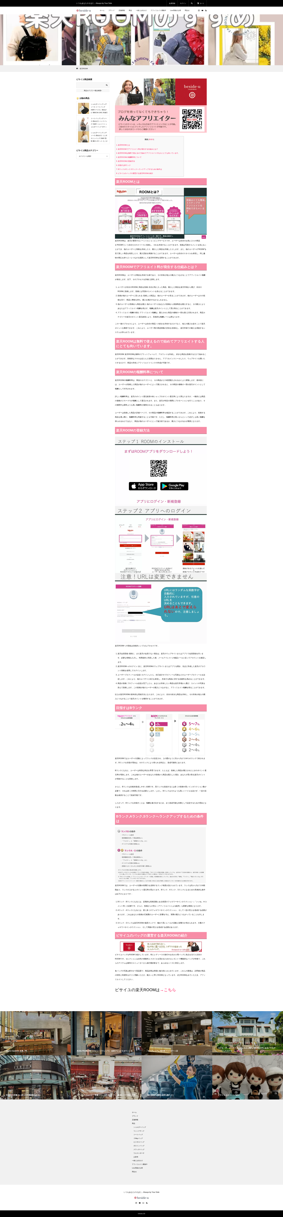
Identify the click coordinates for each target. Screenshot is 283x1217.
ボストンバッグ (139, 1146)
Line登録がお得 (175, 10)
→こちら (168, 990)
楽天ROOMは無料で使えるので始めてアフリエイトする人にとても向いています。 (148, 153)
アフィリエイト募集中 (158, 10)
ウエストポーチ (139, 1153)
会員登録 (172, 3)
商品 (130, 10)
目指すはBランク (123, 165)
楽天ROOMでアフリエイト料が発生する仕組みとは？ (137, 149)
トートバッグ (138, 1134)
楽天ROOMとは (123, 145)
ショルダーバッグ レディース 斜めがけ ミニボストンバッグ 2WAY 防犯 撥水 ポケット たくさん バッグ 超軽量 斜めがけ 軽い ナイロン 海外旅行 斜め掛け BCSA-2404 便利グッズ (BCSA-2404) (99, 137)
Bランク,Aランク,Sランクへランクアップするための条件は (139, 169)
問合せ (187, 10)
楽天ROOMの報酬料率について (129, 157)
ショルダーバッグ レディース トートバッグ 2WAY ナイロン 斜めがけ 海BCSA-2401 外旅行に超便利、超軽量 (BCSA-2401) (99, 108)
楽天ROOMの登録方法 (125, 161)
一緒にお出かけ (141, 10)
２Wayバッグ (138, 1138)
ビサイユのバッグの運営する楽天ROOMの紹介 (134, 173)
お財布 (136, 1157)
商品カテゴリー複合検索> (93, 90)
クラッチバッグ (139, 1149)
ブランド (111, 10)
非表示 (151, 139)
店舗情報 (122, 10)
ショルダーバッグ (140, 1127)
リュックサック (139, 1131)
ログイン (183, 3)
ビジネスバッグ (139, 1142)
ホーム (102, 10)
